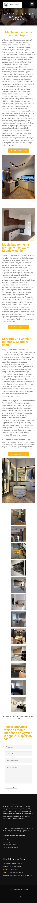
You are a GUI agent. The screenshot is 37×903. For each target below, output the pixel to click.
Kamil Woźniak (24, 889)
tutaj (18, 718)
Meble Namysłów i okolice (10, 847)
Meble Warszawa (8, 840)
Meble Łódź (6, 842)
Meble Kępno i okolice (9, 845)
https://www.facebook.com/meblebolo (21, 875)
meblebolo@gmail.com (17, 872)
